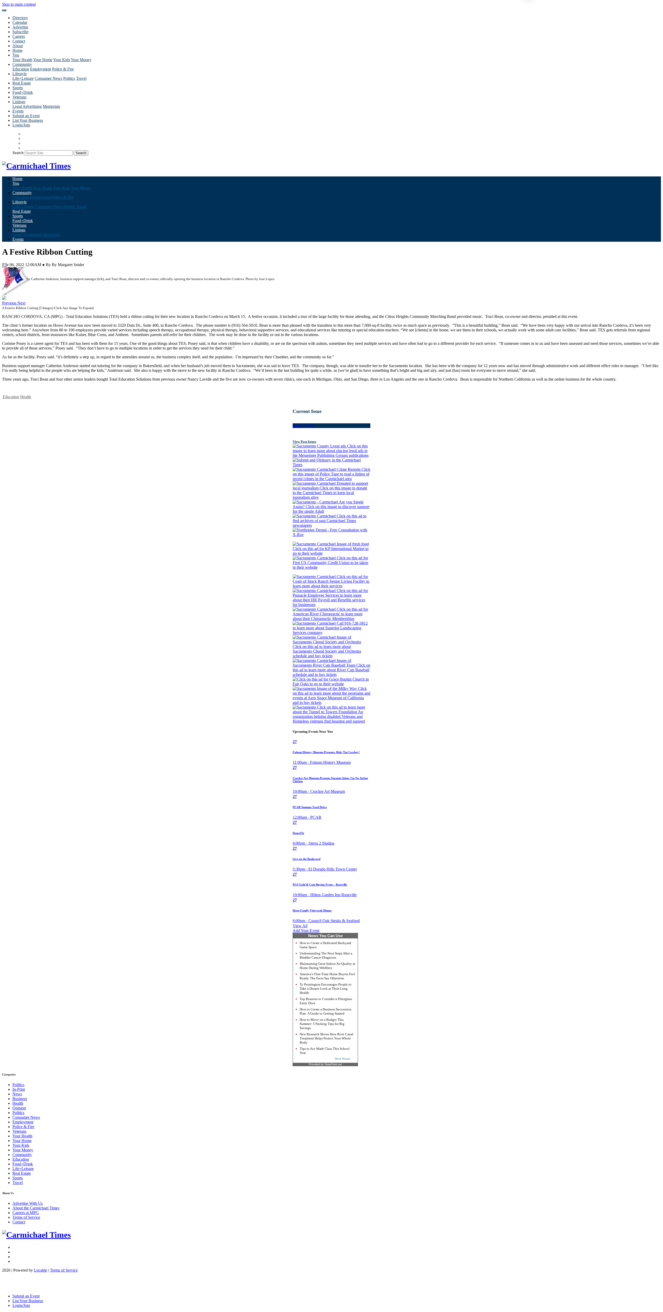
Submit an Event (26, 115)
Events (18, 111)
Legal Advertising (27, 106)
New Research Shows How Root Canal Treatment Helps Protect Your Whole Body (326, 1038)
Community (22, 1154)
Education (20, 69)
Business (19, 1098)
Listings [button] (18, 101)
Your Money (81, 60)
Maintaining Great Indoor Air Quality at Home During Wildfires (327, 966)
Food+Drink (22, 92)
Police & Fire (63, 69)
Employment (40, 69)
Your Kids (61, 60)
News (17, 1094)
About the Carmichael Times (35, 1208)
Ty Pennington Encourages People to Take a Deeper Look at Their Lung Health (325, 988)
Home (17, 50)
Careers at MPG (25, 1212)
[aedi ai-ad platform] (32, 269)
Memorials (51, 106)
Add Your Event (306, 930)
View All (300, 926)
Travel (81, 78)
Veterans (19, 97)
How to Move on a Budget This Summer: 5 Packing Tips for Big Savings (322, 1024)
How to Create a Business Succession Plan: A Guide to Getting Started (325, 1011)
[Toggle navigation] (4, 10)
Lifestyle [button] (19, 74)
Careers (18, 36)
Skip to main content (19, 4)
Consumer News (48, 78)
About (17, 46)
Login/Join (21, 125)
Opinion (19, 1108)
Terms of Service (26, 1217)
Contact (18, 41)
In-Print (18, 1089)
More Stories (342, 1058)
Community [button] (22, 64)
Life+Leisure (23, 78)
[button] (9, 303)
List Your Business (27, 120)
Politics (69, 78)
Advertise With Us (27, 1203)
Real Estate (21, 83)
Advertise (20, 27)
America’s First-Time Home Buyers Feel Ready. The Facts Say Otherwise (327, 976)
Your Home (42, 60)
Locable (40, 1270)
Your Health (22, 60)
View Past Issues (304, 442)
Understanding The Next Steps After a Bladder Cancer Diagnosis (326, 955)
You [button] (15, 55)
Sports (17, 87)
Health (25, 397)
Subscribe (20, 32)
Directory (20, 18)
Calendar (19, 22)
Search (18, 153)
